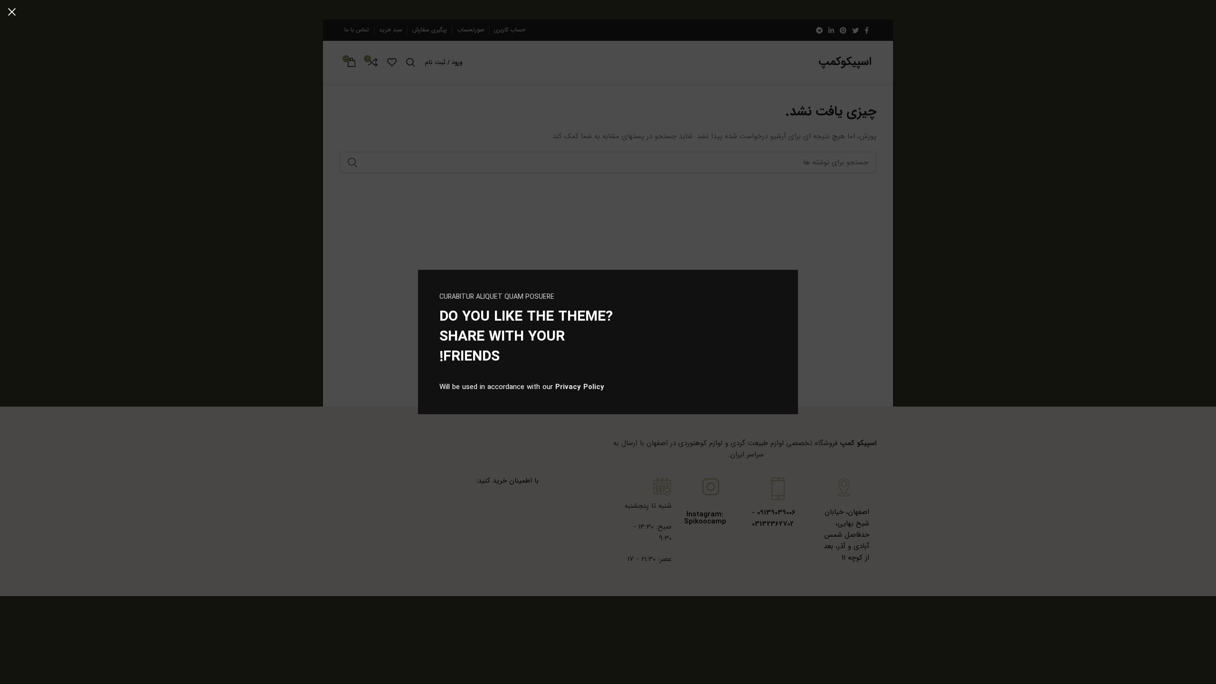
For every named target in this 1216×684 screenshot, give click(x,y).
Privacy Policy (579, 387)
